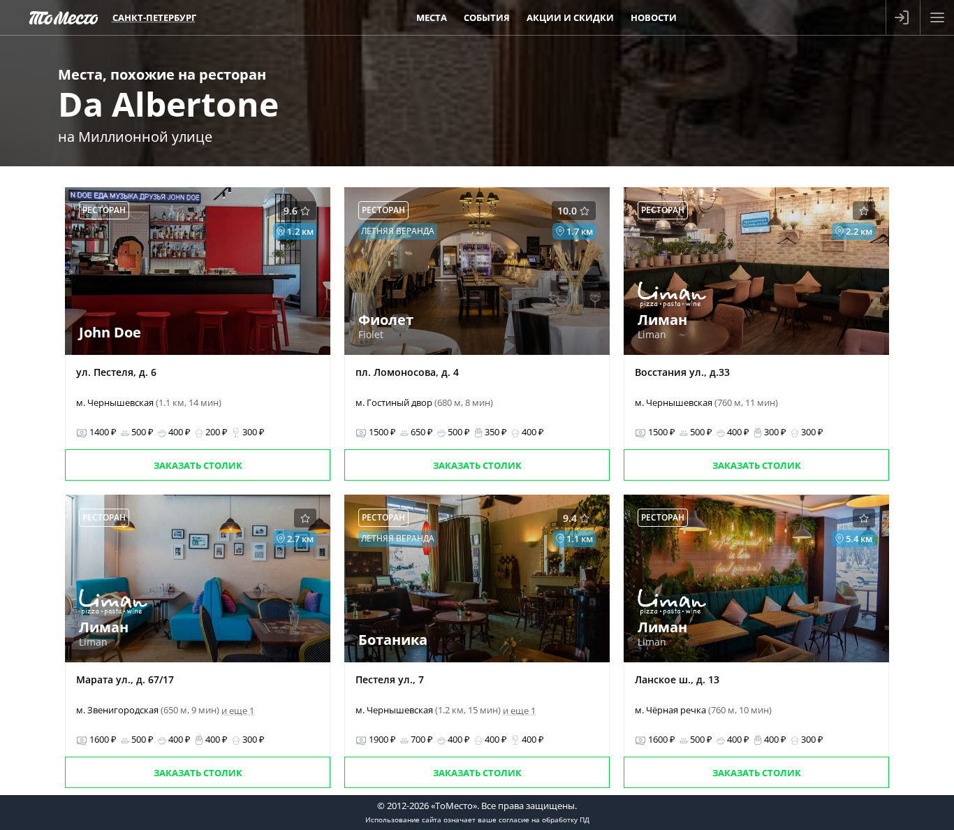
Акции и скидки (570, 17)
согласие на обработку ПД (544, 819)
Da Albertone (168, 103)
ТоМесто (63, 17)
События (487, 17)
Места (431, 17)
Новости (654, 17)
